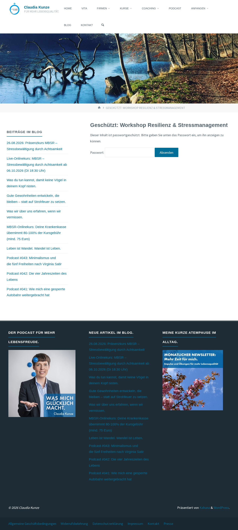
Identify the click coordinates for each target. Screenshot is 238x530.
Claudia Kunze (36, 7)
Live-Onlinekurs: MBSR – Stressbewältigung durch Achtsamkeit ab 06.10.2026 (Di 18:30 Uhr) (37, 164)
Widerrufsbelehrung (74, 523)
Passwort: (97, 152)
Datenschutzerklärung (107, 523)
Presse (168, 523)
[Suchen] (102, 25)
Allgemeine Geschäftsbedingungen (32, 523)
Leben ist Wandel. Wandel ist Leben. (34, 248)
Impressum (135, 523)
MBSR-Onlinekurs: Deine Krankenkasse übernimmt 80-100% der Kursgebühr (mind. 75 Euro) (36, 233)
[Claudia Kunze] (14, 8)
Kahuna (204, 507)
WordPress (221, 507)
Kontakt (153, 523)
